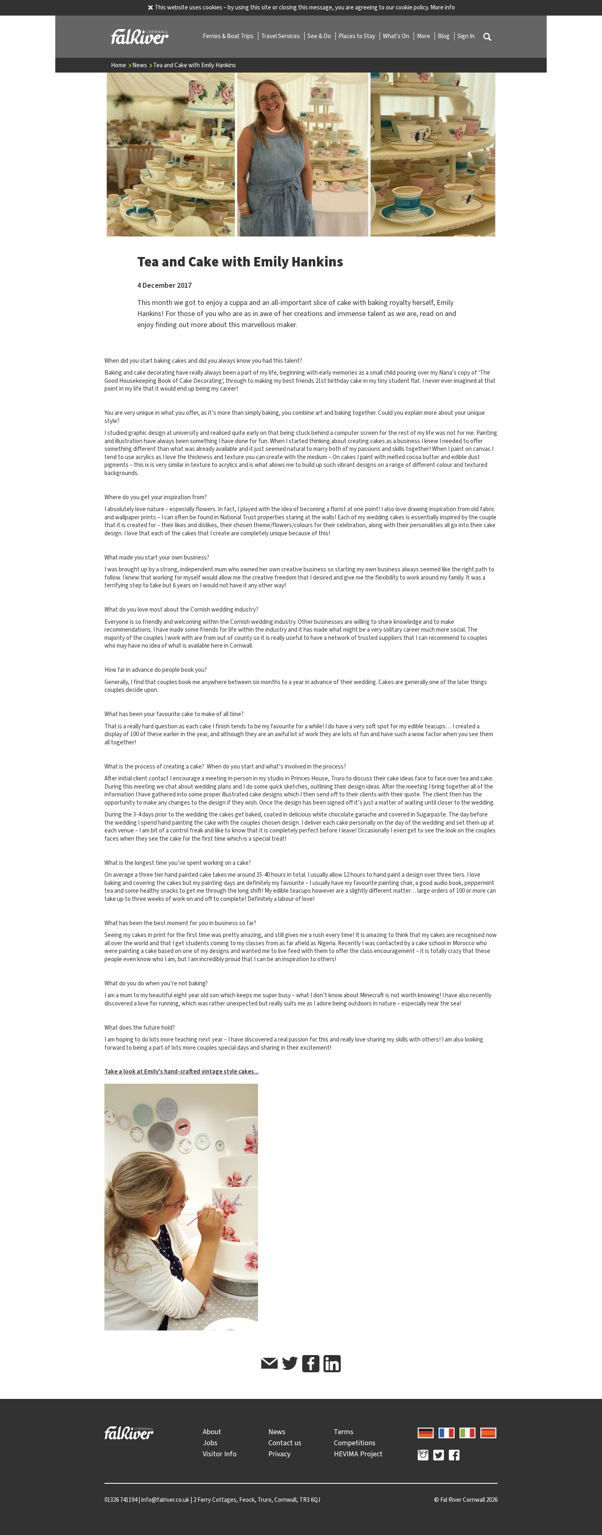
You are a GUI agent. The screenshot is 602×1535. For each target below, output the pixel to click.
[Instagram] (423, 1456)
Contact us (284, 1443)
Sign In (466, 36)
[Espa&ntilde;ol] (488, 1432)
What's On (396, 36)
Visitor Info (220, 1454)
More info (442, 7)
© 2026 (466, 1500)
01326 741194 (120, 1500)
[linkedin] (332, 1363)
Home (119, 65)
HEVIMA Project (358, 1454)
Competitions (355, 1443)
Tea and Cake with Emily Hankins (194, 65)
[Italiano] (467, 1432)
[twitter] (290, 1364)
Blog (444, 36)
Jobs (210, 1443)
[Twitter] (438, 1456)
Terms (343, 1432)
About (212, 1432)
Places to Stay (357, 36)
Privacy (279, 1454)
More (424, 36)
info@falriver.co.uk (165, 1500)
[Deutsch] (426, 1432)
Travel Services (281, 36)
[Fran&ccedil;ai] (447, 1432)
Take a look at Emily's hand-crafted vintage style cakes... (181, 1071)
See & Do (320, 36)
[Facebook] (454, 1456)
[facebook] (310, 1363)
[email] (269, 1364)
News (140, 65)
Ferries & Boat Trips (229, 36)
